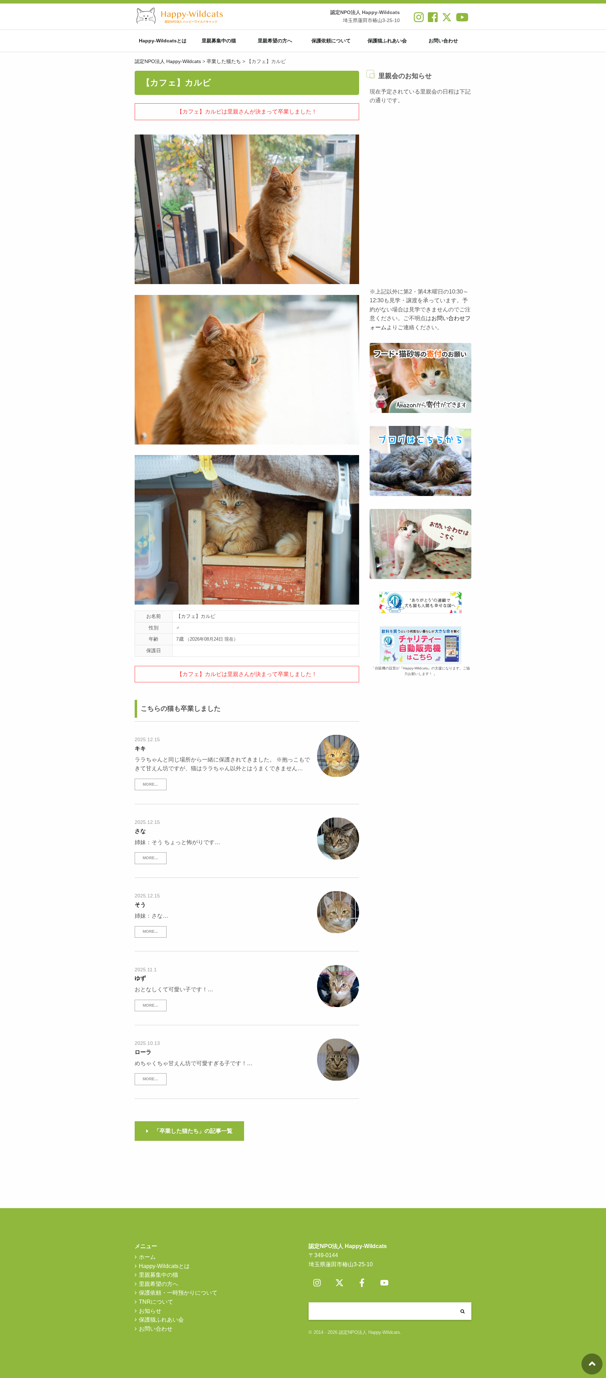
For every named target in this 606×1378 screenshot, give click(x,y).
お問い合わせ (443, 40)
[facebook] (433, 19)
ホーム (147, 1257)
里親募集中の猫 (219, 40)
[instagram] (317, 1282)
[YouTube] (384, 1282)
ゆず (140, 978)
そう (140, 905)
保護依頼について (331, 40)
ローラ (143, 1052)
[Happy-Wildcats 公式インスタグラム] (419, 19)
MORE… (150, 784)
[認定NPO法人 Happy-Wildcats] (180, 16)
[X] (447, 19)
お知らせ (150, 1311)
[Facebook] (362, 1282)
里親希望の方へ (275, 40)
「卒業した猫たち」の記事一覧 (193, 1131)
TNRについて (156, 1302)
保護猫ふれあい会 (387, 40)
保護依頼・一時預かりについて (178, 1293)
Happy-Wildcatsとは (163, 40)
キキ (140, 748)
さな (140, 831)
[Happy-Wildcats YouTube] (462, 19)
